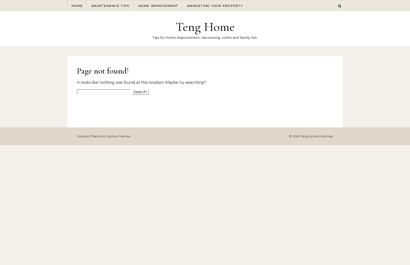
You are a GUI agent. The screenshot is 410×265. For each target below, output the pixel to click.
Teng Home (205, 26)
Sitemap (326, 136)
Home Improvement (158, 6)
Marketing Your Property (215, 6)
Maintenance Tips (110, 6)
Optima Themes (118, 136)
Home (77, 6)
